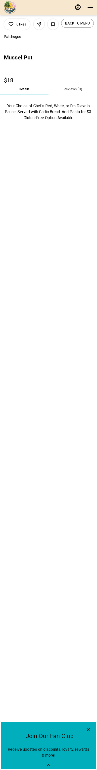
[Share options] (39, 24)
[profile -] (78, 7)
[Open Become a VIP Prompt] (48, 765)
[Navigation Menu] (90, 7)
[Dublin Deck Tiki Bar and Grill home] (26, 7)
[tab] (24, 89)
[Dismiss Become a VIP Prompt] (88, 730)
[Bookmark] (53, 24)
